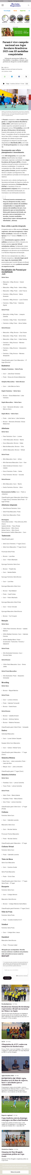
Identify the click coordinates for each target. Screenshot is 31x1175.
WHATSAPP (5, 956)
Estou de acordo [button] (15, 1172)
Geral (15, 10)
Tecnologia (7, 10)
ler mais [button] (26, 1167)
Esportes (23, 10)
